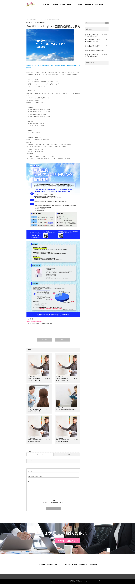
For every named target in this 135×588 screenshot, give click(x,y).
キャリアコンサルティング (67, 4)
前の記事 (44, 339)
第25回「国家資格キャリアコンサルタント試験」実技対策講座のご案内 (96, 55)
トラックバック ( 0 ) (67, 454)
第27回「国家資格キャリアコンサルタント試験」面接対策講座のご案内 (96, 35)
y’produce (46, 4)
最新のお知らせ (41, 22)
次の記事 (62, 339)
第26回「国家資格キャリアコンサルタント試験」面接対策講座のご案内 (96, 40)
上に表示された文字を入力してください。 (53, 502)
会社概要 (55, 4)
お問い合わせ (99, 4)
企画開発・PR (89, 4)
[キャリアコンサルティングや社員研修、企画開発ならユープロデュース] (30, 4)
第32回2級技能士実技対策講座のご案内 (66, 409)
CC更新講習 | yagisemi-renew (35, 321)
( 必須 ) (30, 471)
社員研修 (80, 4)
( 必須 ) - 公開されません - (35, 476)
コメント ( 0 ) (40, 454)
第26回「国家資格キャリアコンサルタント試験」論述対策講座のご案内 (96, 46)
